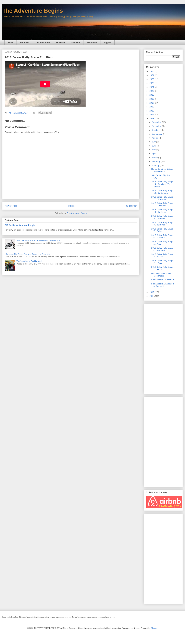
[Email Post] (34, 112)
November (157, 126)
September (157, 134)
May (154, 150)
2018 (152, 99)
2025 (152, 71)
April (154, 153)
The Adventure (42, 42)
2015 (152, 111)
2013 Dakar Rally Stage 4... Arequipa (162, 249)
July (154, 142)
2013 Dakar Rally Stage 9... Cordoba (162, 217)
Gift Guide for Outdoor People (20, 225)
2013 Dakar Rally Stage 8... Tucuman (162, 223)
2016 (152, 107)
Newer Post (11, 206)
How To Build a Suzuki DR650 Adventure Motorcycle (38, 240)
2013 (152, 118)
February (156, 161)
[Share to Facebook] (47, 112)
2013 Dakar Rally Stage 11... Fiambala (162, 204)
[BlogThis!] (41, 112)
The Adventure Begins (32, 11)
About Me (24, 42)
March (155, 157)
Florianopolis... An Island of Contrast (162, 285)
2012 (152, 292)
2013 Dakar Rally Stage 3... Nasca (162, 255)
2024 (152, 75)
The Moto (76, 42)
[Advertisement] (163, 348)
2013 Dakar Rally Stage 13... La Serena (162, 191)
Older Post (131, 206)
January (156, 165)
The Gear (60, 42)
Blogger (154, 628)
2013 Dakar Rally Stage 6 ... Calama (162, 236)
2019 (152, 95)
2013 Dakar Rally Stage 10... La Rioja (162, 210)
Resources (92, 42)
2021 (152, 87)
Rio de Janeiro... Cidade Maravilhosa (162, 170)
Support (107, 42)
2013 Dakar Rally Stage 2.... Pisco (162, 261)
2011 (151, 296)
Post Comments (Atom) (77, 213)
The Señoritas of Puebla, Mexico (30, 261)
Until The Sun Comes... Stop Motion (162, 274)
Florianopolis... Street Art (162, 280)
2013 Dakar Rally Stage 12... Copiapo (162, 198)
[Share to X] (44, 112)
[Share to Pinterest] (50, 112)
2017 (152, 103)
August (155, 138)
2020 (152, 91)
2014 (152, 115)
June (154, 146)
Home (10, 42)
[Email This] (39, 112)
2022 (152, 83)
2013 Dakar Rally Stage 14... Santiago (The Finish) (162, 184)
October (156, 130)
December (157, 122)
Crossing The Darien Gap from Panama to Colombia (28, 254)
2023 (152, 79)
